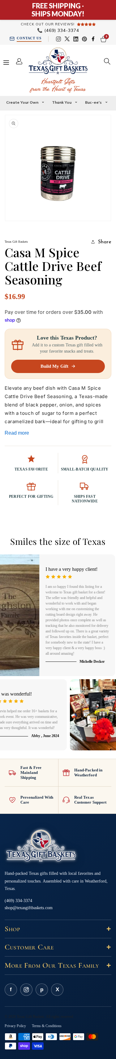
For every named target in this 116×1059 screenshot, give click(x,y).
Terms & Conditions (47, 1026)
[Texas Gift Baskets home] (41, 846)
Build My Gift (54, 366)
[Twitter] (67, 39)
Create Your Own (22, 102)
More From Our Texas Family (58, 965)
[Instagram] (58, 39)
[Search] (107, 61)
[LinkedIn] (76, 39)
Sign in (21, 61)
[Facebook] (93, 39)
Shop (58, 928)
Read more (17, 433)
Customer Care (58, 947)
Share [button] (104, 241)
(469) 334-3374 (58, 30)
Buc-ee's (93, 102)
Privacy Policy (15, 1026)
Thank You (61, 102)
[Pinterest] (84, 39)
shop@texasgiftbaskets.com (29, 907)
